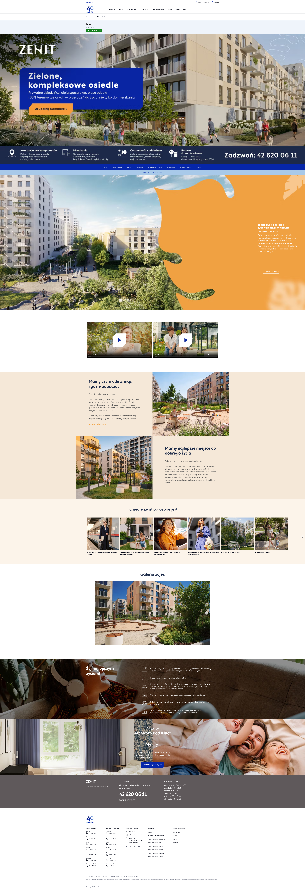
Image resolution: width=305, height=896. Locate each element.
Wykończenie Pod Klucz (155, 167)
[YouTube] (139, 847)
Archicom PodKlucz (132, 9)
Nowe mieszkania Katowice (156, 853)
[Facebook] (127, 847)
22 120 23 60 (112, 855)
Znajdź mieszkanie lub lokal (156, 835)
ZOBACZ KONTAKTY (127, 800)
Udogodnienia (171, 167)
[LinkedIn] (135, 847)
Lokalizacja (140, 167)
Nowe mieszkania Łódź (154, 842)
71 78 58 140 (112, 860)
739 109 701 (92, 844)
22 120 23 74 (112, 865)
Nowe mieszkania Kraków (155, 856)
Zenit (105, 167)
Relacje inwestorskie (158, 9)
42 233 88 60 (112, 844)
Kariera (175, 839)
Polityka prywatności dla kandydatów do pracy (124, 876)
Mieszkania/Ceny (117, 167)
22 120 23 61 (92, 865)
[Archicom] (90, 9)
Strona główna (90, 17)
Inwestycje (111, 9)
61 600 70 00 (112, 849)
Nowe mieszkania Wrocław (156, 849)
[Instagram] (131, 847)
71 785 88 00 (132, 831)
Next (302, 536)
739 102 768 (92, 833)
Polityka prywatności (102, 876)
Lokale (121, 9)
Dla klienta (145, 9)
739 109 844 (92, 855)
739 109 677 (92, 849)
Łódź (98, 17)
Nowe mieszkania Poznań (155, 846)
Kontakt (129, 167)
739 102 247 (92, 838)
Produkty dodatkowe (186, 167)
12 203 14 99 (112, 838)
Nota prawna (90, 876)
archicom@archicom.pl (135, 835)
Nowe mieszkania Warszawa (156, 839)
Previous (89, 536)
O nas (170, 9)
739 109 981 (92, 860)
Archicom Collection (181, 9)
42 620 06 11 (158, 172)
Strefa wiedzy (177, 832)
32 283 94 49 (112, 833)
